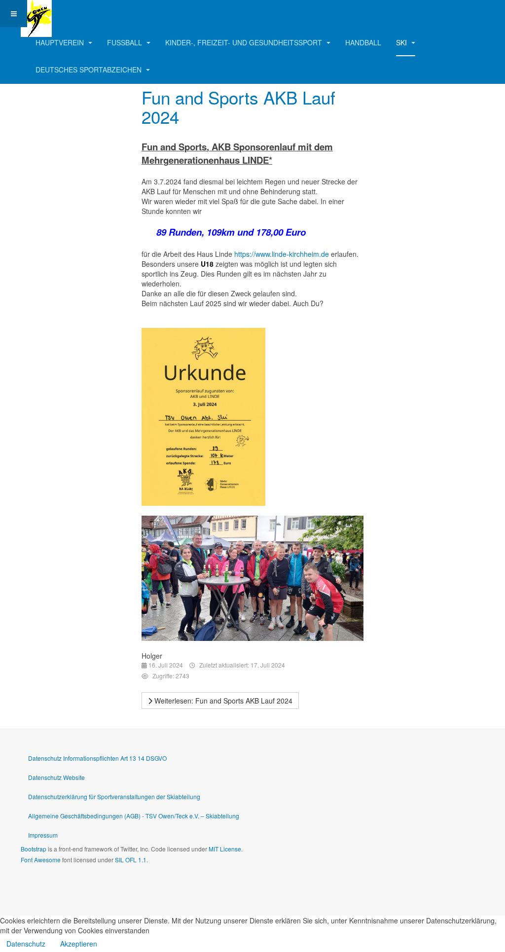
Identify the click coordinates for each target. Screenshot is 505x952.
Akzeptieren (78, 944)
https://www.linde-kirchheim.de (281, 254)
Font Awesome (41, 859)
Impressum (43, 835)
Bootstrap (33, 849)
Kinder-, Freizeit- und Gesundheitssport (244, 42)
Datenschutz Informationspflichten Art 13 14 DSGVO (97, 758)
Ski (402, 42)
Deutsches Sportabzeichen (90, 69)
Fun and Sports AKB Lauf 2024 (238, 107)
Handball (363, 42)
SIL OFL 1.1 (130, 859)
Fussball (125, 42)
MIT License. (226, 849)
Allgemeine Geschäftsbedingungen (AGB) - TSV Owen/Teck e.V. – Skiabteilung (133, 815)
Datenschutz (25, 944)
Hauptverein (61, 42)
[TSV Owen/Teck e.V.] (36, 13)
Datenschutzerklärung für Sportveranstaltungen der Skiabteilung (114, 796)
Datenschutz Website (56, 777)
